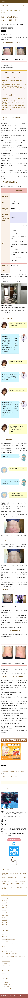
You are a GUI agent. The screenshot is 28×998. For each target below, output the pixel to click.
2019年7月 (4, 903)
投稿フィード (7, 984)
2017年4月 (4, 924)
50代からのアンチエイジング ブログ (13, 5)
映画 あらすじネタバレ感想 (8, 939)
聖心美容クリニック (13, 95)
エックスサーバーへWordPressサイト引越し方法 (13, 881)
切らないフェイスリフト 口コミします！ (12, 776)
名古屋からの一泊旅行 (7, 944)
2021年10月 (5, 898)
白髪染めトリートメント (8, 951)
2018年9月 (4, 920)
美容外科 (10, 28)
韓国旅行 (4, 936)
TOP (12, 10)
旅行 (3, 968)
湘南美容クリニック (13, 77)
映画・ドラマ (5, 970)
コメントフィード (8, 986)
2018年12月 (5, 915)
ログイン (6, 982)
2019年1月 (4, 912)
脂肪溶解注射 (4, 28)
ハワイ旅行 (5, 941)
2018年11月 (5, 917)
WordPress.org (7, 988)
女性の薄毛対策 (6, 948)
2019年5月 (4, 905)
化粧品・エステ (6, 965)
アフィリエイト (6, 961)
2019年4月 (4, 907)
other (3, 973)
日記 (3, 958)
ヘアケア (4, 946)
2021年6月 (4, 900)
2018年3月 (4, 922)
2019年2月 (4, 910)
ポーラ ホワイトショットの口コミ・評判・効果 (13, 956)
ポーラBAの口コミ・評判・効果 (9, 953)
